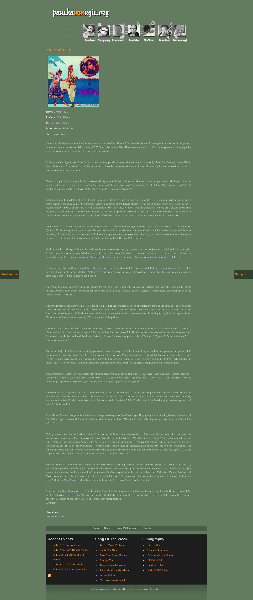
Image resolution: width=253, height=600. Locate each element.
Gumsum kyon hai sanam (112, 565)
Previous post (9, 274)
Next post (240, 274)
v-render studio (133, 589)
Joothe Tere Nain (108, 550)
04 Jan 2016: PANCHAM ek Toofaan (71, 550)
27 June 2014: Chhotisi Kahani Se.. (70, 569)
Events (147, 528)
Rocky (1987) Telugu (157, 570)
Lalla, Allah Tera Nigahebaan (114, 570)
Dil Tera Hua (153, 545)
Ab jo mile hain (60, 50)
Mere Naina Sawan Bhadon (113, 555)
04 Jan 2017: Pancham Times (67, 545)
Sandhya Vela (106, 560)
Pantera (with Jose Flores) (160, 555)
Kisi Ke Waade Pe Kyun (112, 545)
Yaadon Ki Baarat (101, 528)
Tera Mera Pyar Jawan (158, 550)
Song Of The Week (127, 528)
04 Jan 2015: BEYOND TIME (68, 564)
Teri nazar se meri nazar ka (113, 580)
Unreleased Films (155, 565)
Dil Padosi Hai (154, 560)
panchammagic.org (79, 12)
